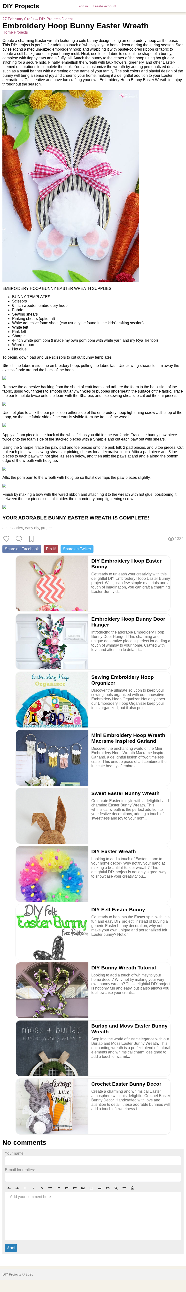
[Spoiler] (116, 1188)
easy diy (32, 528)
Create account (104, 6)
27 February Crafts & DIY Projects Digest (37, 19)
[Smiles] (132, 1188)
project (47, 528)
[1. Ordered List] (58, 1188)
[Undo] (9, 1188)
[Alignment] (124, 1188)
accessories (12, 528)
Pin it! (51, 549)
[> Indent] (75, 1188)
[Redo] (17, 1188)
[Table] (99, 1188)
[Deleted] (42, 1188)
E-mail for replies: (20, 1170)
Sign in (83, 6)
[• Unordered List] (50, 1188)
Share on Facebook (22, 549)
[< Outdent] (66, 1188)
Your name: (14, 1153)
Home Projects (15, 32)
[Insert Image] (83, 1188)
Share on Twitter (77, 549)
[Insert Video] (91, 1188)
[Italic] (34, 1188)
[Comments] (19, 539)
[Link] (108, 1188)
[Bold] (25, 1188)
